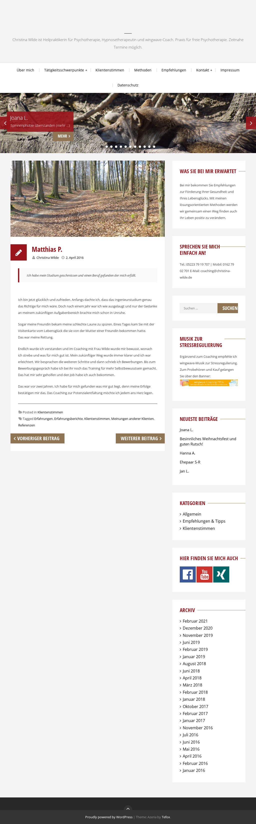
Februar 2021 (195, 621)
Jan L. (184, 471)
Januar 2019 (194, 656)
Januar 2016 (194, 770)
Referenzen (26, 425)
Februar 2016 (195, 763)
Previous (5, 123)
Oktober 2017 (195, 706)
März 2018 (192, 685)
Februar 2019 (195, 649)
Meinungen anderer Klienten (132, 418)
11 (149, 147)
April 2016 (192, 756)
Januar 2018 (194, 699)
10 (145, 147)
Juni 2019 (191, 642)
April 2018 (192, 678)
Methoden (143, 70)
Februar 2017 (195, 713)
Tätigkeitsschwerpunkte (64, 70)
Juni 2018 (191, 671)
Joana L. (186, 429)
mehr (62, 136)
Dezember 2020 (197, 628)
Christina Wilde (47, 257)
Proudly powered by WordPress (108, 817)
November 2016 (198, 728)
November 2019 (198, 635)
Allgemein (192, 514)
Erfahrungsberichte (68, 418)
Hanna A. (187, 452)
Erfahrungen (43, 418)
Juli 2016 (190, 735)
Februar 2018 (195, 692)
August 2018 (194, 663)
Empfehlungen (174, 70)
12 (154, 147)
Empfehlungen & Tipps (204, 521)
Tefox (166, 817)
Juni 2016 (191, 742)
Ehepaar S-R (190, 461)
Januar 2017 (194, 720)
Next (251, 123)
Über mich (25, 70)
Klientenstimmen (110, 70)
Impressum (230, 70)
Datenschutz (128, 85)
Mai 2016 (191, 749)
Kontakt (202, 70)
